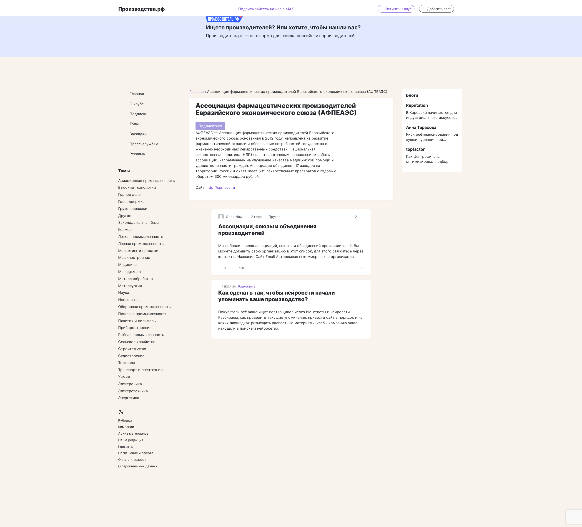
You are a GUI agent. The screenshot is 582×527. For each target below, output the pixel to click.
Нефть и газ (128, 299)
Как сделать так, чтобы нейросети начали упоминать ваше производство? (276, 296)
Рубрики (125, 420)
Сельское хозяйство (137, 341)
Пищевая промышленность (142, 313)
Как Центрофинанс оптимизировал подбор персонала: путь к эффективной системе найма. (427, 159)
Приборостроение (134, 327)
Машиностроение (134, 257)
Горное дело (129, 194)
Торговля (126, 362)
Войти (461, 8)
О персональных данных (137, 466)
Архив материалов (133, 433)
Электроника (130, 384)
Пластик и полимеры (137, 320)
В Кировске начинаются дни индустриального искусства (431, 115)
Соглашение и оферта (135, 453)
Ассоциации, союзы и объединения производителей (267, 229)
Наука (123, 292)
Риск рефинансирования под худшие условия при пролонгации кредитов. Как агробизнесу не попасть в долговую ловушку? (432, 137)
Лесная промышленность (141, 243)
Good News (235, 217)
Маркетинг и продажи (138, 250)
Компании (126, 427)
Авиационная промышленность (146, 180)
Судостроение (131, 356)
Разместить (246, 286)
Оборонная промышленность (144, 306)
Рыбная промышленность (141, 334)
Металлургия (130, 285)
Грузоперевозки (132, 208)
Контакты (125, 446)
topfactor (415, 149)
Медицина (127, 264)
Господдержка (131, 201)
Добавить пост (439, 9)
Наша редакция (130, 440)
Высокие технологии (137, 187)
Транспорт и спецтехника (141, 369)
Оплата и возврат (132, 459)
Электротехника (133, 391)
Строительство (132, 348)
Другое (274, 217)
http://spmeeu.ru (220, 187)
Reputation (417, 105)
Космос (125, 229)
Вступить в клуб (398, 9)
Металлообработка (135, 278)
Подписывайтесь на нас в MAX (266, 9)
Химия (124, 376)
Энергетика (128, 397)
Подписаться (210, 126)
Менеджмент (129, 271)
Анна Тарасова (421, 127)
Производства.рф (141, 9)
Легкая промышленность (140, 236)
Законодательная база (138, 222)
